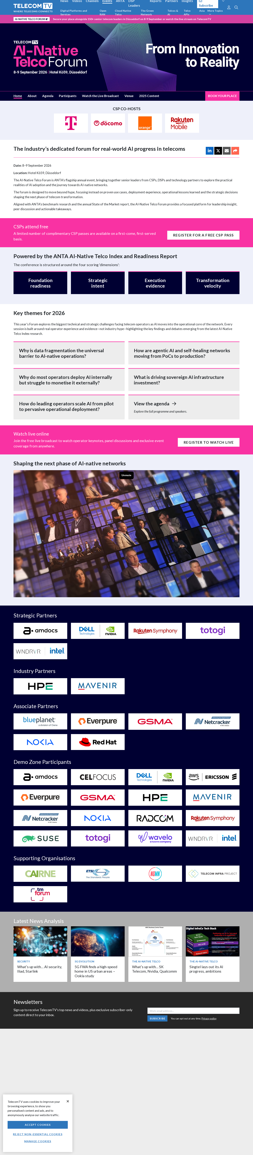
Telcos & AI (172, 12)
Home (18, 96)
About (32, 96)
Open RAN (103, 12)
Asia (202, 10)
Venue (129, 96)
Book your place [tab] (222, 96)
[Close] (68, 1101)
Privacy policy (209, 1018)
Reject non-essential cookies (37, 1134)
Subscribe (157, 1018)
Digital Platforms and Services (73, 12)
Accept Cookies (38, 1124)
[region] (37, 1123)
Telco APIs (187, 12)
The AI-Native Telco (146, 961)
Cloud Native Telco (123, 12)
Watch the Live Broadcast (100, 96)
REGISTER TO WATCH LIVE (209, 442)
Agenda (47, 96)
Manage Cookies (37, 1141)
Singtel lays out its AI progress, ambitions (206, 969)
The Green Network (147, 12)
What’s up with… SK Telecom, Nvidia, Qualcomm (154, 969)
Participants (67, 96)
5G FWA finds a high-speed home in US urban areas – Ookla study (96, 971)
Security (23, 961)
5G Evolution (84, 961)
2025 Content (149, 96)
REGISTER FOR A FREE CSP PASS (203, 235)
